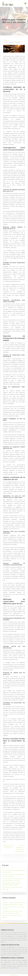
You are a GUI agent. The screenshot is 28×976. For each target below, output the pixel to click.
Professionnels (7, 40)
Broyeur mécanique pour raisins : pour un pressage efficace (19, 848)
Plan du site (14, 975)
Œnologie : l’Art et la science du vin (8, 846)
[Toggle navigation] (25, 3)
